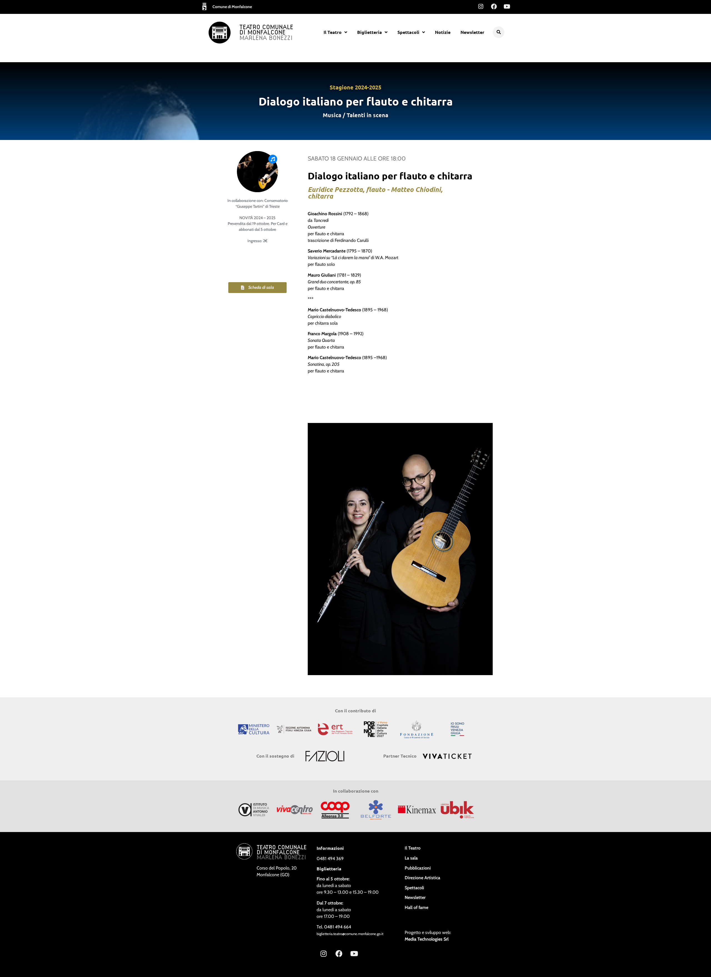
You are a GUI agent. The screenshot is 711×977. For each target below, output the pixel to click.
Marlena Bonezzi (266, 38)
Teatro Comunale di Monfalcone (266, 30)
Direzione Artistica (422, 877)
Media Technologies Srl (427, 939)
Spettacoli (408, 32)
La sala (411, 858)
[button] (498, 32)
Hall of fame (416, 907)
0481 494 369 (330, 858)
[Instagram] (481, 6)
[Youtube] (507, 6)
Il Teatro (333, 32)
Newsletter (472, 32)
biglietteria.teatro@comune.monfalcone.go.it (350, 934)
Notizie (442, 32)
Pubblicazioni (418, 868)
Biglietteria (369, 32)
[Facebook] (494, 6)
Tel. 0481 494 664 (334, 927)
